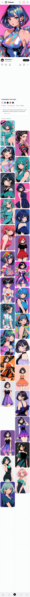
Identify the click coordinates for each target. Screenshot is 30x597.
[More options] (27, 64)
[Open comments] (6, 64)
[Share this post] (9, 64)
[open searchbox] (20, 2)
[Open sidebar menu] (2, 2)
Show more (7, 113)
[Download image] (20, 64)
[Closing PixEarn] (23, 2)
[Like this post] (2, 64)
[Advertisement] (15, 82)
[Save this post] (24, 64)
